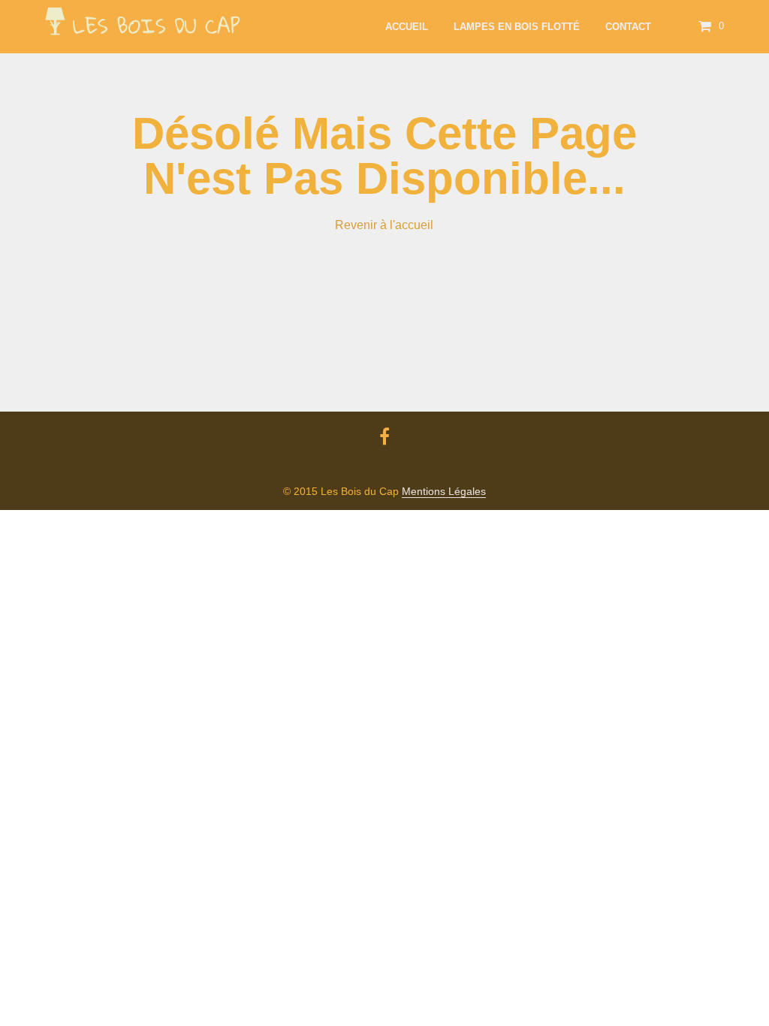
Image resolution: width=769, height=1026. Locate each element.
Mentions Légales (444, 491)
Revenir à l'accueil (384, 225)
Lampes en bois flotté (517, 26)
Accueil (406, 26)
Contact (628, 26)
